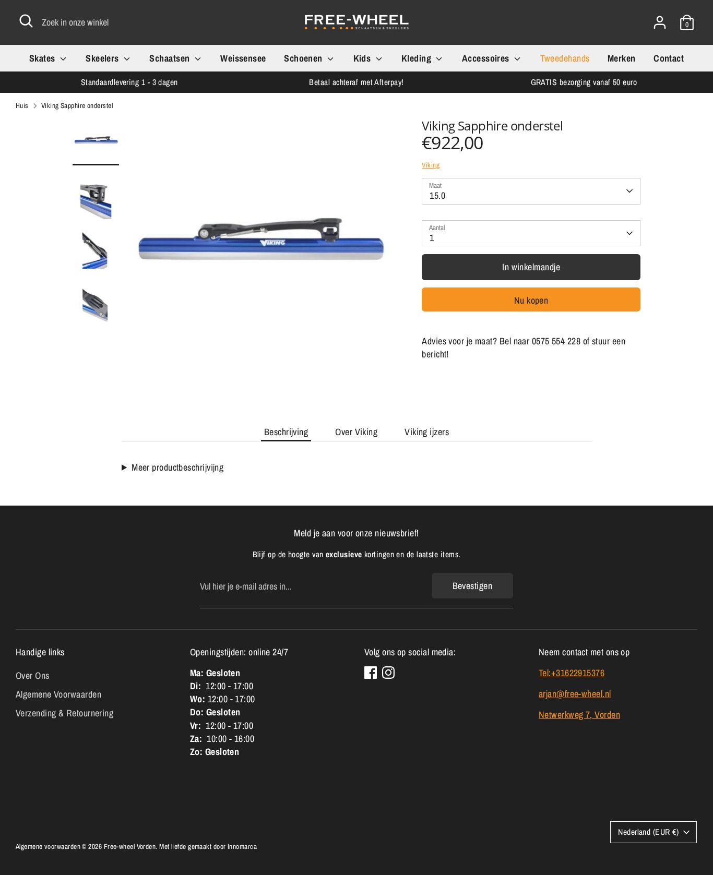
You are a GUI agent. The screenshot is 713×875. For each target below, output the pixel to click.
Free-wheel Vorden (130, 846)
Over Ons (33, 675)
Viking (430, 165)
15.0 (437, 195)
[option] (259, 255)
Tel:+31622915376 (571, 672)
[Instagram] (388, 672)
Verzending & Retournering (64, 713)
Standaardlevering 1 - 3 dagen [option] (129, 82)
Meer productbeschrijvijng (177, 467)
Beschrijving (286, 431)
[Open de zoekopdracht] (26, 20)
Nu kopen (531, 299)
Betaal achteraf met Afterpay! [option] (356, 82)
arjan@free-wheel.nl (575, 693)
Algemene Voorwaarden (58, 694)
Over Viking (356, 431)
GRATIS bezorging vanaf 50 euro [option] (584, 82)
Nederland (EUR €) (648, 831)
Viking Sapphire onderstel (77, 105)
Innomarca (242, 846)
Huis (22, 105)
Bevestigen (473, 585)
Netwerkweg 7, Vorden (579, 714)
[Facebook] (370, 672)
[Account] (659, 22)
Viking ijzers (427, 431)
